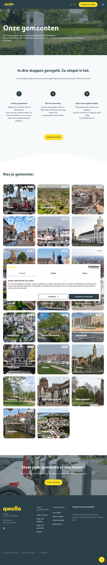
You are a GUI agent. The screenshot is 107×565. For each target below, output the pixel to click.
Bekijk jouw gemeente (19, 208)
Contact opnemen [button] (53, 482)
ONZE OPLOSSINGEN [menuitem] (42, 509)
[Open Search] (75, 4)
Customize (52, 297)
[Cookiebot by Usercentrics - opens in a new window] (90, 267)
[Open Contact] (71, 4)
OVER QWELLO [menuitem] (59, 507)
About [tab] (85, 273)
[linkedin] (4, 528)
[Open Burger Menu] (103, 4)
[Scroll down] (101, 559)
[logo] (12, 508)
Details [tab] (53, 273)
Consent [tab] (22, 273)
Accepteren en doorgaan (84, 297)
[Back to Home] (9, 4)
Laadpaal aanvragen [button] (88, 4)
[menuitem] (42, 515)
